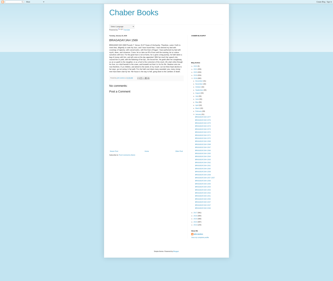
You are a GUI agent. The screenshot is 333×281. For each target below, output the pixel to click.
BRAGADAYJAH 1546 (203, 208)
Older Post (179, 151)
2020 (196, 72)
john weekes (198, 234)
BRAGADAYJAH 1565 (203, 153)
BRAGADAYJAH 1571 (203, 135)
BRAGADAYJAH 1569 (203, 141)
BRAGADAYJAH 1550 (203, 199)
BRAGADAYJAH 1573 (203, 129)
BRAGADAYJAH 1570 (203, 138)
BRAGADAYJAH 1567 (203, 147)
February (198, 111)
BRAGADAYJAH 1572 (203, 132)
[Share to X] (143, 78)
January (198, 114)
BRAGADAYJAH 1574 (203, 126)
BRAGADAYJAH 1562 (203, 162)
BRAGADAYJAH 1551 (203, 196)
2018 (196, 78)
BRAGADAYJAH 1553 (203, 190)
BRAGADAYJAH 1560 (203, 169)
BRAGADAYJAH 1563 (203, 159)
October (198, 87)
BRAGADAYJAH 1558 (203, 175)
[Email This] (138, 78)
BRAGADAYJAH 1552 (203, 193)
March (197, 108)
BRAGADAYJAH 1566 (203, 150)
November (199, 84)
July (197, 96)
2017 (196, 213)
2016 (196, 216)
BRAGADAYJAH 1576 (203, 120)
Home (147, 151)
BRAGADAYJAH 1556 (203, 181)
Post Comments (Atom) (127, 155)
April (197, 105)
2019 (196, 75)
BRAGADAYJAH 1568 (203, 144)
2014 (196, 222)
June (197, 99)
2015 (196, 219)
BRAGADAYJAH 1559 (203, 172)
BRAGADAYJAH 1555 (203, 184)
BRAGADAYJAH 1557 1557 (205, 178)
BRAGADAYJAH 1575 (203, 123)
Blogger (176, 251)
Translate (126, 30)
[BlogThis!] (141, 78)
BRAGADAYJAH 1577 (203, 117)
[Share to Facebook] (146, 78)
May (197, 102)
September (199, 90)
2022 (196, 66)
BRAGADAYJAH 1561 (203, 165)
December (199, 81)
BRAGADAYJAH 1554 (203, 187)
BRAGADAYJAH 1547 (203, 202)
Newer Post (114, 151)
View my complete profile (200, 237)
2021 (196, 69)
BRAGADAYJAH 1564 (203, 156)
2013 (196, 225)
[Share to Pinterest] (148, 78)
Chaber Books (133, 12)
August (198, 93)
